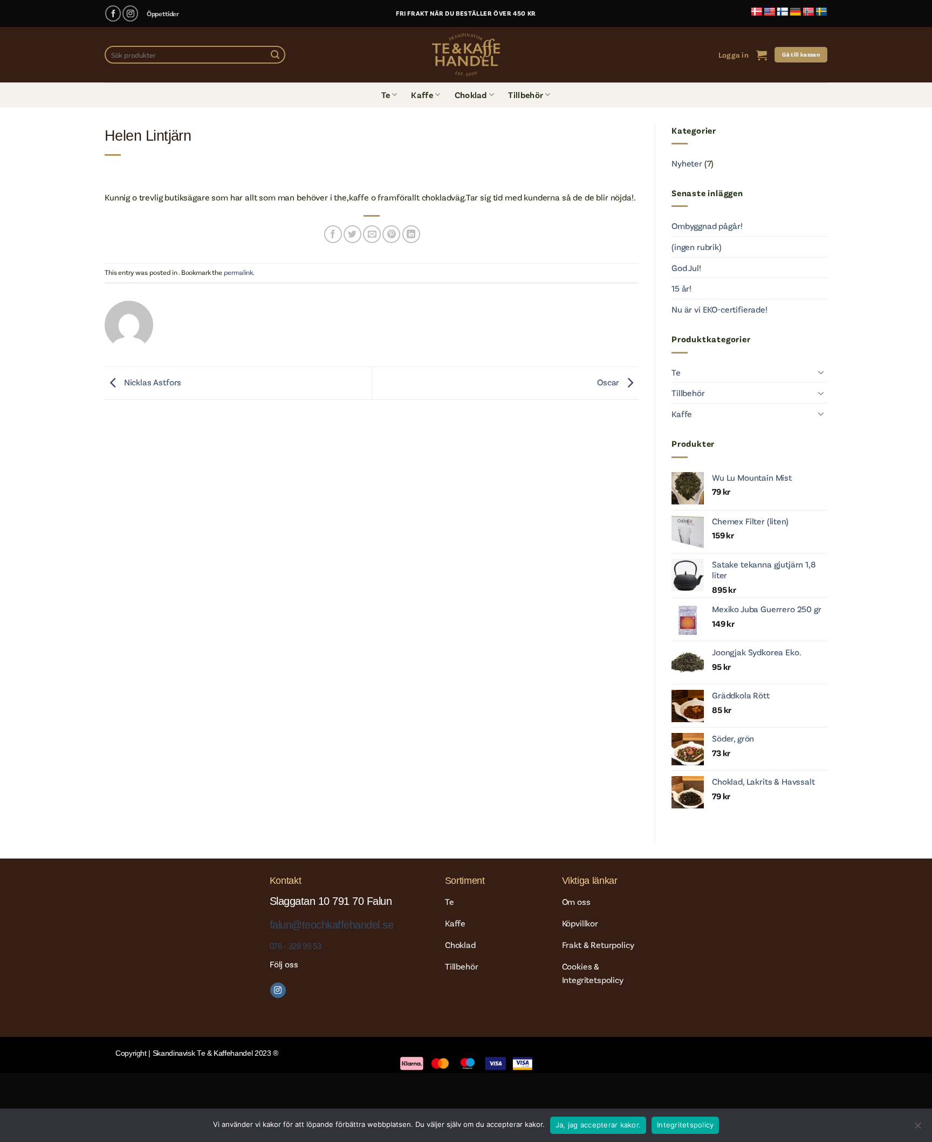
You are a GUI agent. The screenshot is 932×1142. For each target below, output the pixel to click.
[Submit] (275, 55)
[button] (733, 54)
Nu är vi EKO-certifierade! (719, 309)
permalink (238, 272)
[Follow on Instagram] (130, 13)
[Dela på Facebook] (333, 234)
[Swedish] (821, 12)
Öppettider (163, 13)
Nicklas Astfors (151, 382)
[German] (795, 12)
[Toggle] (820, 371)
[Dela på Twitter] (352, 234)
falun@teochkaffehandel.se (331, 925)
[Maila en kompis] (372, 234)
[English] (770, 12)
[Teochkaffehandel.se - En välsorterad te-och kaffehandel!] (466, 54)
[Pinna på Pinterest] (391, 234)
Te (385, 94)
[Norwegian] (808, 12)
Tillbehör (525, 94)
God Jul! (686, 267)
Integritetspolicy (685, 1124)
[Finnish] (783, 12)
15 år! (681, 288)
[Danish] (757, 12)
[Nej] (917, 1128)
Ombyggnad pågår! (706, 225)
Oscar (609, 382)
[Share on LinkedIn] (411, 234)
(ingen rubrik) (696, 246)
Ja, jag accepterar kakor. (598, 1124)
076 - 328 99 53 (295, 946)
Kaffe (422, 94)
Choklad (471, 94)
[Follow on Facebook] (113, 13)
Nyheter (686, 163)
